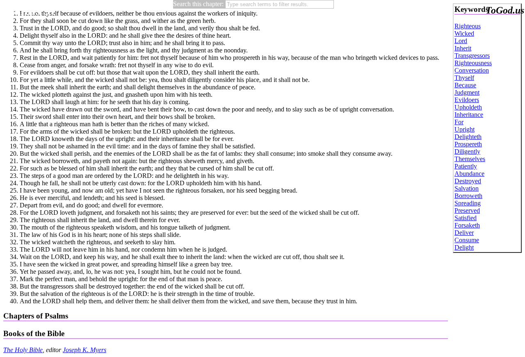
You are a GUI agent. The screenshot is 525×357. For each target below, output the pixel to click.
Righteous (467, 26)
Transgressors (472, 55)
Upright (464, 129)
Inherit (462, 48)
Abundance (469, 173)
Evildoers (466, 99)
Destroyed (467, 180)
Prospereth (468, 144)
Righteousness (473, 62)
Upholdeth (468, 107)
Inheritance (468, 114)
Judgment (466, 92)
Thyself (464, 77)
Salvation (466, 188)
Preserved (467, 210)
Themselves (469, 158)
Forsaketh (467, 225)
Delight (464, 247)
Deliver (464, 232)
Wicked (464, 33)
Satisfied (465, 217)
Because (465, 85)
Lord (460, 40)
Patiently (465, 166)
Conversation (471, 70)
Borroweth (468, 195)
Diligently (467, 151)
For (458, 121)
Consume (466, 239)
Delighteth (468, 136)
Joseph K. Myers (84, 349)
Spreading (467, 203)
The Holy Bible (23, 349)
